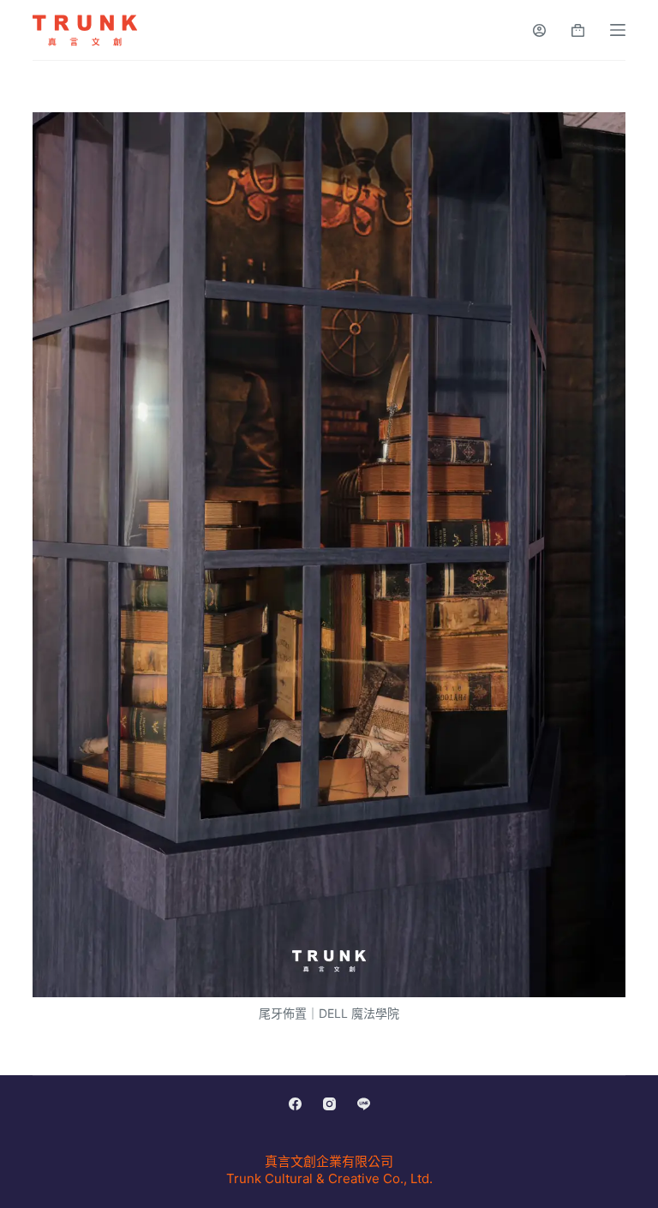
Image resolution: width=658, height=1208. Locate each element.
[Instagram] (329, 1103)
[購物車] (577, 30)
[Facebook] (295, 1103)
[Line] (363, 1103)
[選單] (617, 30)
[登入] (539, 30)
